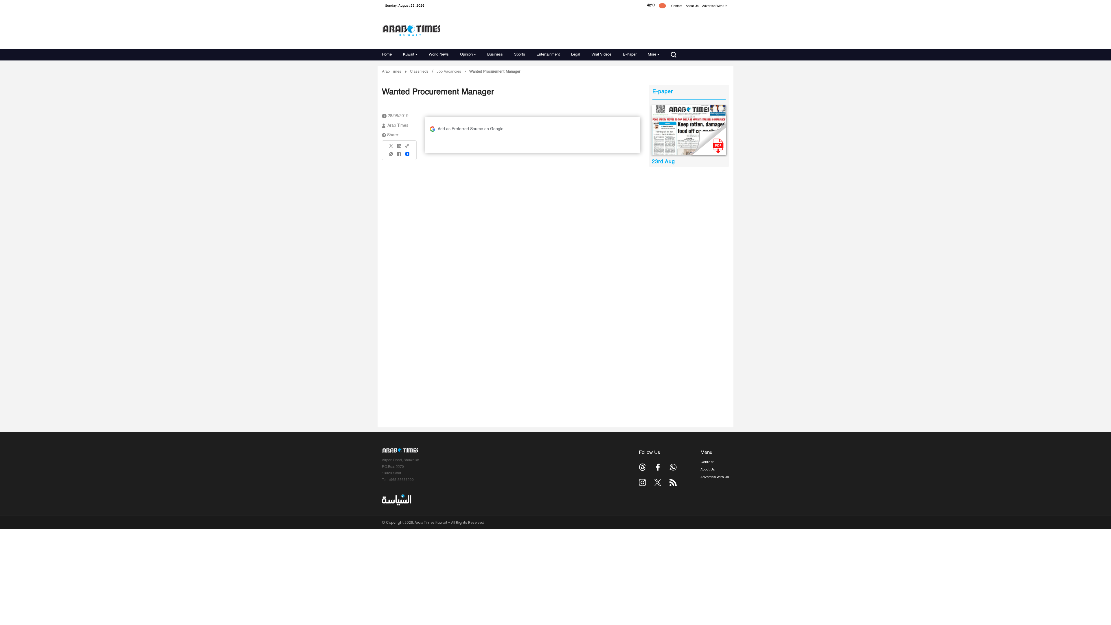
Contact (676, 6)
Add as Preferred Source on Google (470, 129)
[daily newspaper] (689, 130)
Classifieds (419, 71)
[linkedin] (399, 148)
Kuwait (408, 54)
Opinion (466, 54)
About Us (692, 6)
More (652, 54)
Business (495, 54)
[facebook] (399, 156)
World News (439, 54)
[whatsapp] (391, 156)
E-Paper (630, 54)
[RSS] (673, 482)
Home (387, 54)
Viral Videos (601, 54)
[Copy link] (407, 148)
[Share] (407, 154)
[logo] (411, 30)
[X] (391, 148)
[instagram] (642, 482)
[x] (657, 482)
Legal (575, 54)
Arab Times (391, 71)
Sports (519, 54)
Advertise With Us (714, 6)
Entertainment (548, 54)
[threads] (642, 467)
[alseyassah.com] (396, 500)
